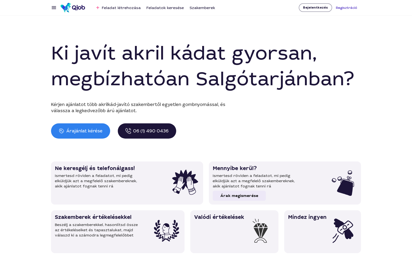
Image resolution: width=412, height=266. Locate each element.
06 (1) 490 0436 (151, 131)
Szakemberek (202, 7)
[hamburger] (54, 7)
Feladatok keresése (165, 7)
